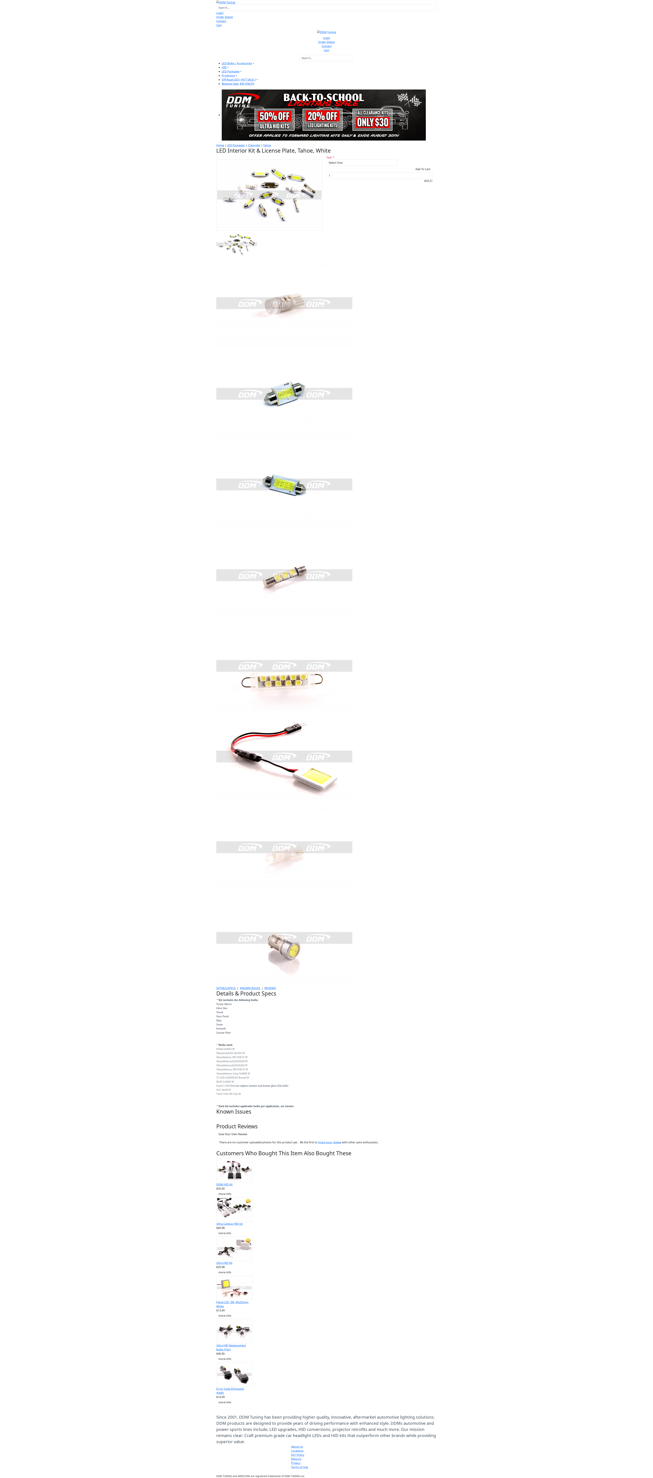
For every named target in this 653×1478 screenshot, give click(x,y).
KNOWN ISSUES (250, 988)
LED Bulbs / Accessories (237, 63)
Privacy (295, 1463)
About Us (297, 1447)
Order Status (224, 17)
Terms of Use (299, 1467)
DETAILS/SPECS (226, 988)
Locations (297, 1451)
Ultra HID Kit (224, 1263)
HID (224, 67)
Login (219, 13)
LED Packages (231, 71)
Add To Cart (422, 169)
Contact (221, 21)
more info (225, 1194)
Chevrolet (254, 145)
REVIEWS (270, 988)
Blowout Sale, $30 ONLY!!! (238, 84)
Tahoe (267, 145)
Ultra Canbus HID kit (229, 1224)
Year (330, 157)
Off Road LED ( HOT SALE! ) (239, 79)
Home (220, 145)
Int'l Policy (297, 1455)
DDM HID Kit (224, 1184)
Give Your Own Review (233, 1134)
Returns (296, 1459)
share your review (329, 1142)
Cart (219, 25)
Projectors (228, 75)
